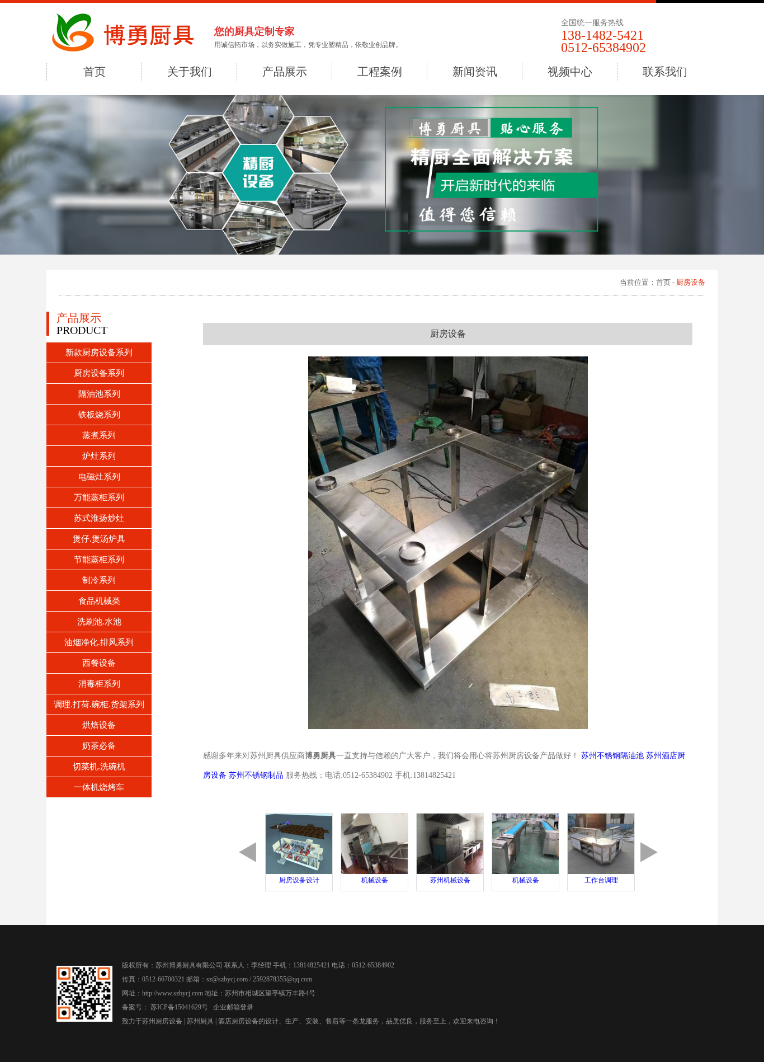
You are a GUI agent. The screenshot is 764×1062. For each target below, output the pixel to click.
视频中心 (570, 71)
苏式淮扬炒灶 (99, 518)
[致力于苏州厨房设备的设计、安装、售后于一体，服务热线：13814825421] (130, 33)
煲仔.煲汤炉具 (99, 538)
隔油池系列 (99, 393)
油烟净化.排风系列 (99, 642)
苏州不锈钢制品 (257, 775)
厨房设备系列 (99, 373)
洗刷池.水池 (99, 621)
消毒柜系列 (99, 683)
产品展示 (284, 71)
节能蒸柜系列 (99, 559)
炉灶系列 (99, 456)
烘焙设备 (99, 725)
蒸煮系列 (99, 435)
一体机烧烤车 (99, 787)
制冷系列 (99, 580)
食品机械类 (99, 600)
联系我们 (665, 71)
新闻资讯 (474, 71)
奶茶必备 (99, 745)
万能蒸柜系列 (99, 497)
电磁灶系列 (99, 476)
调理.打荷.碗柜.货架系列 (99, 704)
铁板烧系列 (99, 414)
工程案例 (379, 71)
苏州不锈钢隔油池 (613, 755)
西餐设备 (99, 663)
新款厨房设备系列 (99, 352)
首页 (94, 71)
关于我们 (189, 71)
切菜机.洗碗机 (99, 766)
